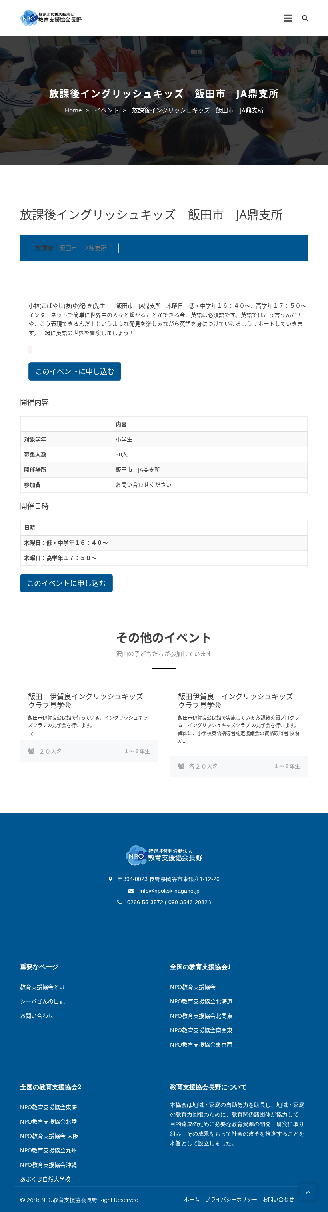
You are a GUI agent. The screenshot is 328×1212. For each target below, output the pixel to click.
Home (73, 110)
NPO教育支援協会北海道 (201, 1001)
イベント (107, 110)
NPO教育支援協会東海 (48, 1107)
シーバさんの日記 (42, 1001)
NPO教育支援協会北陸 (48, 1121)
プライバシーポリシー (231, 1200)
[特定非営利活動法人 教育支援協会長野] (51, 18)
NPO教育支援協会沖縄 (48, 1164)
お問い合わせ (37, 1015)
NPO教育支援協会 (193, 987)
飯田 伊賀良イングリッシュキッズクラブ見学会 (85, 701)
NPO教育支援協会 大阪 (49, 1136)
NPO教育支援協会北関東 (201, 1015)
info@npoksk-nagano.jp (169, 890)
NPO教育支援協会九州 (48, 1150)
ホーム (192, 1200)
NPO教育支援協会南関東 (201, 1030)
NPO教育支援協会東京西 (201, 1044)
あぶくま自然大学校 (45, 1179)
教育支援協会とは (42, 987)
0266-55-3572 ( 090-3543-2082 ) (168, 902)
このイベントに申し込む (74, 371)
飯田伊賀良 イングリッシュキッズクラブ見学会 (235, 701)
